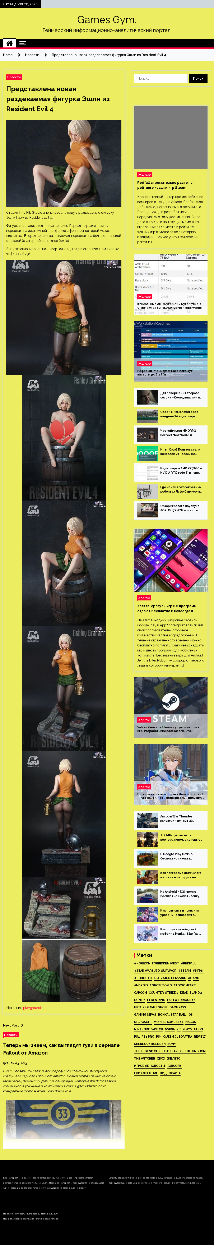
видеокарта (170, 1073)
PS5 (158, 1036)
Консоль (174, 1066)
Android (144, 598)
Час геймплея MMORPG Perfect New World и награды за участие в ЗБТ (180, 433)
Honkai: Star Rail (172, 1014)
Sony (171, 1044)
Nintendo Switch (148, 1029)
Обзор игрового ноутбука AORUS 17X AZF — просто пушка (179, 508)
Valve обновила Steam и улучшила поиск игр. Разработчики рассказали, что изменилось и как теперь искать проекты (169, 729)
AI (189, 978)
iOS (190, 1014)
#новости (143, 978)
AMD (196, 978)
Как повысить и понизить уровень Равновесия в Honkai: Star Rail (179, 913)
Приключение (146, 1073)
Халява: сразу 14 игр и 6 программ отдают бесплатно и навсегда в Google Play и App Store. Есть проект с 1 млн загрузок (169, 609)
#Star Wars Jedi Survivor (155, 970)
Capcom (140, 992)
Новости (14, 77)
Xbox (161, 1058)
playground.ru (34, 1008)
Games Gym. (107, 20)
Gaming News (145, 1014)
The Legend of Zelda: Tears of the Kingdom (170, 1051)
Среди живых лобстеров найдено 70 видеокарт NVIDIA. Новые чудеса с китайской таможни (179, 414)
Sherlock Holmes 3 (150, 1044)
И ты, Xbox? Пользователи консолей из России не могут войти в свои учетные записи (180, 452)
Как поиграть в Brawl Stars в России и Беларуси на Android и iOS (180, 875)
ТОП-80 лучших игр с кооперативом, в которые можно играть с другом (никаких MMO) (180, 838)
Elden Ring (156, 1000)
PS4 (137, 1036)
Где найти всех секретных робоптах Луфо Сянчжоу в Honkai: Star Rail (180, 489)
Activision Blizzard (170, 978)
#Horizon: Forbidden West (156, 963)
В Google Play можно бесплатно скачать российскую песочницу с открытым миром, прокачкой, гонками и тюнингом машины (179, 856)
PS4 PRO (148, 1036)
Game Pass (177, 1007)
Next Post (11, 1025)
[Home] (9, 43)
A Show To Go (161, 985)
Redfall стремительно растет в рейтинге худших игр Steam (164, 185)
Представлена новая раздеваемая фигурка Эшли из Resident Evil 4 (58, 99)
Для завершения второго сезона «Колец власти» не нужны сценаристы (181, 395)
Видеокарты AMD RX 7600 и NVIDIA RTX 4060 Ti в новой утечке (181, 471)
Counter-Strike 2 (163, 992)
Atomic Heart (185, 985)
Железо (144, 174)
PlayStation (192, 1029)
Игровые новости (149, 1066)
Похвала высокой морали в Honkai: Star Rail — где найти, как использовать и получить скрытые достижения (170, 796)
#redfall (188, 963)
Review (200, 1036)
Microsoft (143, 1022)
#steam (184, 970)
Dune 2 (139, 1000)
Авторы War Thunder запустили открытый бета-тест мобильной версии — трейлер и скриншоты (177, 819)
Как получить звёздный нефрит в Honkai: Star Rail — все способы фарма (180, 932)
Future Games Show (151, 1007)
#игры (198, 970)
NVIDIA (170, 1029)
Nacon (190, 1022)
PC (179, 1029)
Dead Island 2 (191, 992)
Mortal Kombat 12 (168, 1022)
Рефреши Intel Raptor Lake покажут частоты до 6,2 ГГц (165, 372)
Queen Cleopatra (177, 1036)
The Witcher (144, 1058)
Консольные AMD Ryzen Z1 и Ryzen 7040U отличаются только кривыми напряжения (169, 305)
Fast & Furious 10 (181, 1000)
